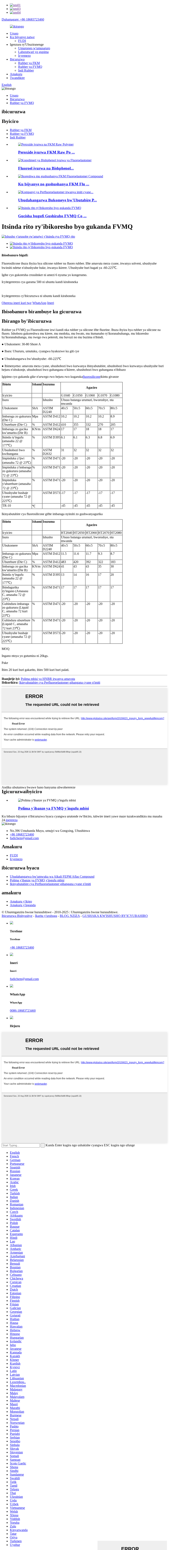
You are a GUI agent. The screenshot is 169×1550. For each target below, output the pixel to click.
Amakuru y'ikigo (21, 901)
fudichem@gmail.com (24, 838)
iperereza (12, 820)
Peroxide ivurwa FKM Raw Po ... (46, 152)
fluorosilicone (91, 376)
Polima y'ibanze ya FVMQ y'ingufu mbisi (53, 808)
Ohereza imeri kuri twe (17, 303)
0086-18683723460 (23, 1010)
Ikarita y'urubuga (46, 916)
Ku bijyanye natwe (22, 37)
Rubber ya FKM (29, 63)
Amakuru (16, 74)
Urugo (14, 33)
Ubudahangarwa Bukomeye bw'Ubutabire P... (57, 200)
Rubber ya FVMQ (30, 66)
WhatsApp (39, 303)
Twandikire (17, 78)
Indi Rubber (26, 70)
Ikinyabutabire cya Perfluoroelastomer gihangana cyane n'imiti (59, 682)
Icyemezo (24, 55)
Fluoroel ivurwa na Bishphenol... (46, 168)
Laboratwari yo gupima (33, 52)
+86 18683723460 (22, 834)
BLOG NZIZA (70, 916)
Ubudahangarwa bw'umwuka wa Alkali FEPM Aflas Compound (52, 876)
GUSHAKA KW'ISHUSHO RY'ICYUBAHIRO (115, 916)
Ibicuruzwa (17, 59)
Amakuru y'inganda (23, 905)
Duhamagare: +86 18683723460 (23, 19)
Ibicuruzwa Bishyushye (17, 916)
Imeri (50, 303)
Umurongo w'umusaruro (34, 48)
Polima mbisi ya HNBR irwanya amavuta (48, 679)
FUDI (22, 41)
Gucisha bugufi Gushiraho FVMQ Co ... (52, 216)
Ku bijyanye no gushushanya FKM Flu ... (53, 184)
